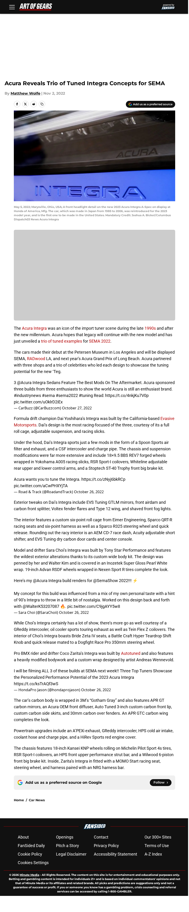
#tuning (86, 395)
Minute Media (29, 875)
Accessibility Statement (115, 854)
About (23, 837)
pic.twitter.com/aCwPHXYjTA (41, 485)
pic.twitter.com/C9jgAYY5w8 (93, 606)
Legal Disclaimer (71, 854)
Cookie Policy (30, 854)
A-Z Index (153, 854)
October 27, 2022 (77, 408)
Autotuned (130, 653)
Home (19, 800)
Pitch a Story (67, 845)
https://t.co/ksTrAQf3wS (36, 683)
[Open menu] (12, 7)
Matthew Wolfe (25, 93)
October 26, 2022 (89, 491)
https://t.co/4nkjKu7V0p (127, 395)
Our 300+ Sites (158, 837)
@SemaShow (105, 580)
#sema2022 (67, 395)
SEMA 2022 (99, 341)
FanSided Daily (31, 845)
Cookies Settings (33, 862)
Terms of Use (157, 845)
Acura (27, 328)
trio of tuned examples (61, 341)
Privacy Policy (106, 845)
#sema (48, 395)
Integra (40, 328)
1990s (150, 328)
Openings (64, 837)
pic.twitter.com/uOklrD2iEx (38, 401)
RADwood (36, 358)
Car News (37, 800)
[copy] (42, 104)
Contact (101, 837)
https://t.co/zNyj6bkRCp (103, 479)
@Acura (24, 382)
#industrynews (27, 395)
